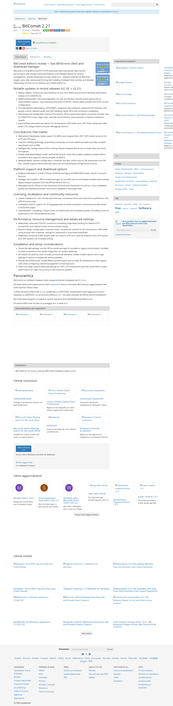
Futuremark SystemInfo (91, 398)
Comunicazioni (147, 169)
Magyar (83, 661)
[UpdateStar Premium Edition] (130, 67)
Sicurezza (119, 185)
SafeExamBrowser (23, 398)
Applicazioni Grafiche (124, 181)
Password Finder (21, 684)
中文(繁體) (153, 658)
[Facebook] (17, 48)
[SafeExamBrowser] (24, 390)
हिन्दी (90, 661)
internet (125, 208)
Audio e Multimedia (123, 169)
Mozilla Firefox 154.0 (24, 498)
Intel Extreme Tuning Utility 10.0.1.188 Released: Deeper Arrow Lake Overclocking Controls (134, 624)
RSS (65, 677)
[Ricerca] (157, 5)
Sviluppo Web (121, 189)
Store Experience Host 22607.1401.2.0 (48, 499)
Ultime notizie (99, 5)
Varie (131, 189)
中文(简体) (143, 658)
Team (116, 677)
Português (96, 658)
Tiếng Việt (132, 658)
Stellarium (52, 425)
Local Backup (20, 687)
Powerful (133, 208)
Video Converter (21, 691)
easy (135, 204)
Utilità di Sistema (140, 185)
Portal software (145, 670)
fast (140, 204)
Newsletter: (64, 649)
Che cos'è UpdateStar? (124, 670)
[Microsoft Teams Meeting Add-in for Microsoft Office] (28, 418)
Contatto (43, 677)
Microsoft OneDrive (168, 104)
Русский (106, 658)
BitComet (25, 30)
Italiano (53, 658)
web (117, 212)
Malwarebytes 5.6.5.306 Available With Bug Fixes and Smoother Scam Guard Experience (135, 589)
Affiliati (92, 677)
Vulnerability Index (72, 674)
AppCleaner (19, 698)
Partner (92, 670)
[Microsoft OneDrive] (126, 103)
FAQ (41, 674)
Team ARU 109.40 (97, 493)
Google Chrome (167, 83)
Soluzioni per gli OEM (98, 674)
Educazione (139, 173)
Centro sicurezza (46, 691)
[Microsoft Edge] (124, 94)
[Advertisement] (62, 344)
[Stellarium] (54, 417)
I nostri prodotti (49, 5)
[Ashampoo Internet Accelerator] (95, 418)
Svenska (115, 658)
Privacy (42, 681)
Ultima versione (23, 42)
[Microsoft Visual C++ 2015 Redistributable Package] (139, 132)
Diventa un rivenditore (149, 674)
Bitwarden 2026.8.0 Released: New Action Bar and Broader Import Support (86, 623)
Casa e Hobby (142, 181)
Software (145, 208)
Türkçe (124, 658)
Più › (117, 156)
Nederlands (78, 658)
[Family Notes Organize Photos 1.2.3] (124, 488)
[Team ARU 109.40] (98, 485)
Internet (153, 181)
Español (35, 658)
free (118, 208)
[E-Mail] (23, 48)
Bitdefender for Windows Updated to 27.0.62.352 (32, 623)
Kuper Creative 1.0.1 (148, 496)
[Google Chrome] (124, 82)
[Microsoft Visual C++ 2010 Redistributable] (136, 115)
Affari (136, 169)
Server (128, 185)
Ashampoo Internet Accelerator (89, 429)
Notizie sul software (73, 670)
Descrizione (20, 57)
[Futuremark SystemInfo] (93, 390)
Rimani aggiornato (24, 462)
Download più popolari (65, 5)
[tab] (21, 57)
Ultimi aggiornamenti (84, 5)
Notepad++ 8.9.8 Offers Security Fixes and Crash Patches (34, 589)
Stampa (117, 674)
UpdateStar (55, 284)
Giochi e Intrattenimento (126, 177)
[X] (20, 48)
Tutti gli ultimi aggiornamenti (86, 515)
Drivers (17, 677)
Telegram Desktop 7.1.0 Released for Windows (86, 588)
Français (44, 658)
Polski (87, 658)
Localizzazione (145, 677)
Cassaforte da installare (45, 42)
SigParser (18, 694)
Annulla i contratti (47, 684)
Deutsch (26, 658)
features (147, 204)
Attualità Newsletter (123, 234)
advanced (118, 204)
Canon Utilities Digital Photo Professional (61, 402)
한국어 (68, 658)
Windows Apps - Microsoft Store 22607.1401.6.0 (71, 500)
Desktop (119, 173)
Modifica (48, 57)
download (127, 204)
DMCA (41, 670)
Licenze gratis (145, 681)
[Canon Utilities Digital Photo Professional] (61, 392)
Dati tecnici (35, 57)
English (18, 658)
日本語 (61, 658)
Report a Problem (31, 48)
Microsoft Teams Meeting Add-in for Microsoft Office (27, 429)
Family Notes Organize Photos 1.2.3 (121, 502)
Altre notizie (86, 633)
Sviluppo (128, 173)
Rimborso (43, 688)
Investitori (118, 681)
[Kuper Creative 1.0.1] (149, 487)
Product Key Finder (22, 680)
